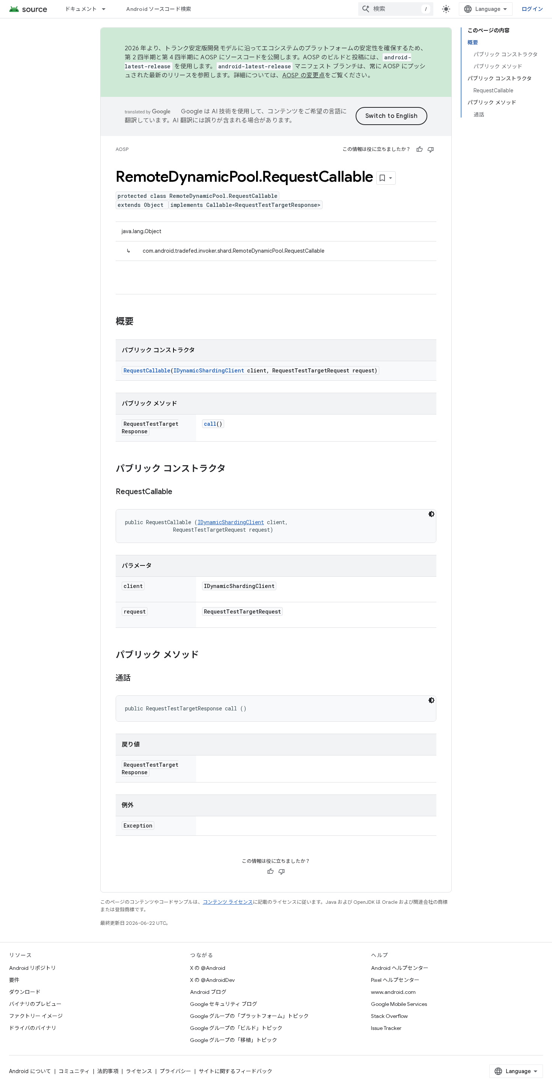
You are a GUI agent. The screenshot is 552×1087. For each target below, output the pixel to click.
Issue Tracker (386, 1028)
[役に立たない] (430, 149)
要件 (14, 980)
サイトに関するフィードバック (235, 1071)
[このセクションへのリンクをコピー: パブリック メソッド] (206, 655)
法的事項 (107, 1071)
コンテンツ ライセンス (228, 902)
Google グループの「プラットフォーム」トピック (249, 1016)
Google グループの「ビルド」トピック (236, 1028)
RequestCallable (147, 370)
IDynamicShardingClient (208, 370)
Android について (30, 1071)
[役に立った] (419, 149)
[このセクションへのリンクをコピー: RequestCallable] (179, 492)
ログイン (532, 9)
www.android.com (393, 992)
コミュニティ (74, 1071)
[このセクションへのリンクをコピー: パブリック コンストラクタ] (233, 469)
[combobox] (395, 9)
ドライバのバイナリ (32, 1028)
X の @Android (207, 968)
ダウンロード (25, 992)
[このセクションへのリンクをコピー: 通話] (138, 678)
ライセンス (139, 1071)
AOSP (122, 149)
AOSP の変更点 (303, 75)
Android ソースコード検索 (158, 9)
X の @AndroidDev (212, 980)
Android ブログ (208, 992)
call (210, 423)
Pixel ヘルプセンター (395, 980)
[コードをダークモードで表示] (431, 514)
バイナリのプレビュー (35, 1004)
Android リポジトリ (32, 968)
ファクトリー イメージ (36, 1016)
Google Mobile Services (399, 1004)
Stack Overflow (389, 1016)
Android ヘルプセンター (399, 968)
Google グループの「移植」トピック (233, 1040)
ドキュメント (81, 9)
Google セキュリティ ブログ (223, 1004)
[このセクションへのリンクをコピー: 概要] (141, 322)
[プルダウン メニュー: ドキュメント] (107, 9)
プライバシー (175, 1071)
